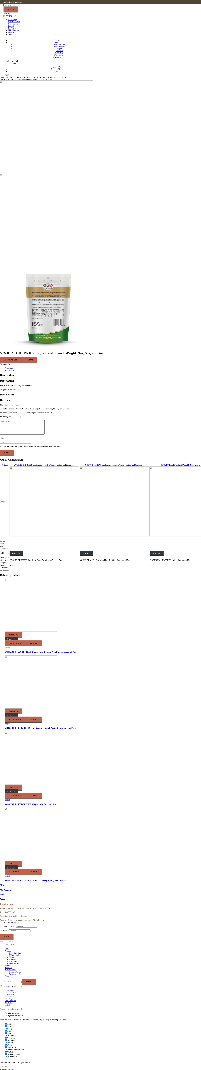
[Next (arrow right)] (197, 535)
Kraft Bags (12, 28)
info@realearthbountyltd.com (12, 2)
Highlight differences (15, 1016)
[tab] (103, 368)
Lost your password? (7, 941)
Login (6, 937)
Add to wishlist (10, 360)
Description (9, 368)
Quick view (13, 635)
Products (8, 951)
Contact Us (9, 976)
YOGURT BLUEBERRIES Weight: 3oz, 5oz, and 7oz (30, 804)
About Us (8, 968)
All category (12, 20)
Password (4, 931)
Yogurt (10, 34)
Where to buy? (14, 974)
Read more (16, 553)
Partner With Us (10, 970)
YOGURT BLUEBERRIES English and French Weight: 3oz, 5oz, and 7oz (40, 728)
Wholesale (12, 32)
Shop (2, 885)
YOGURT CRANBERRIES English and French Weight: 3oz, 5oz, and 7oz (40, 652)
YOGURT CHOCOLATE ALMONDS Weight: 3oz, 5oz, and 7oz (36, 880)
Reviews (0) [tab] (7, 394)
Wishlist (4, 899)
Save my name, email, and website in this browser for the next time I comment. (32, 447)
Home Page (4, 77)
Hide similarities (13, 1013)
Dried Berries (13, 24)
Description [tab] (7, 375)
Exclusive (11, 26)
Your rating (5, 417)
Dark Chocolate (14, 22)
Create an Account (12, 922)
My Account (6, 890)
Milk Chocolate (14, 30)
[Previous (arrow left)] (4, 535)
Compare (29, 360)
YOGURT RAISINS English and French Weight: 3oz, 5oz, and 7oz (111, 465)
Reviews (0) (9, 370)
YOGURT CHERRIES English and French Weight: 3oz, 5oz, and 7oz (41, 465)
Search (11, 9)
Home (7, 949)
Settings (5, 465)
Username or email (7, 926)
